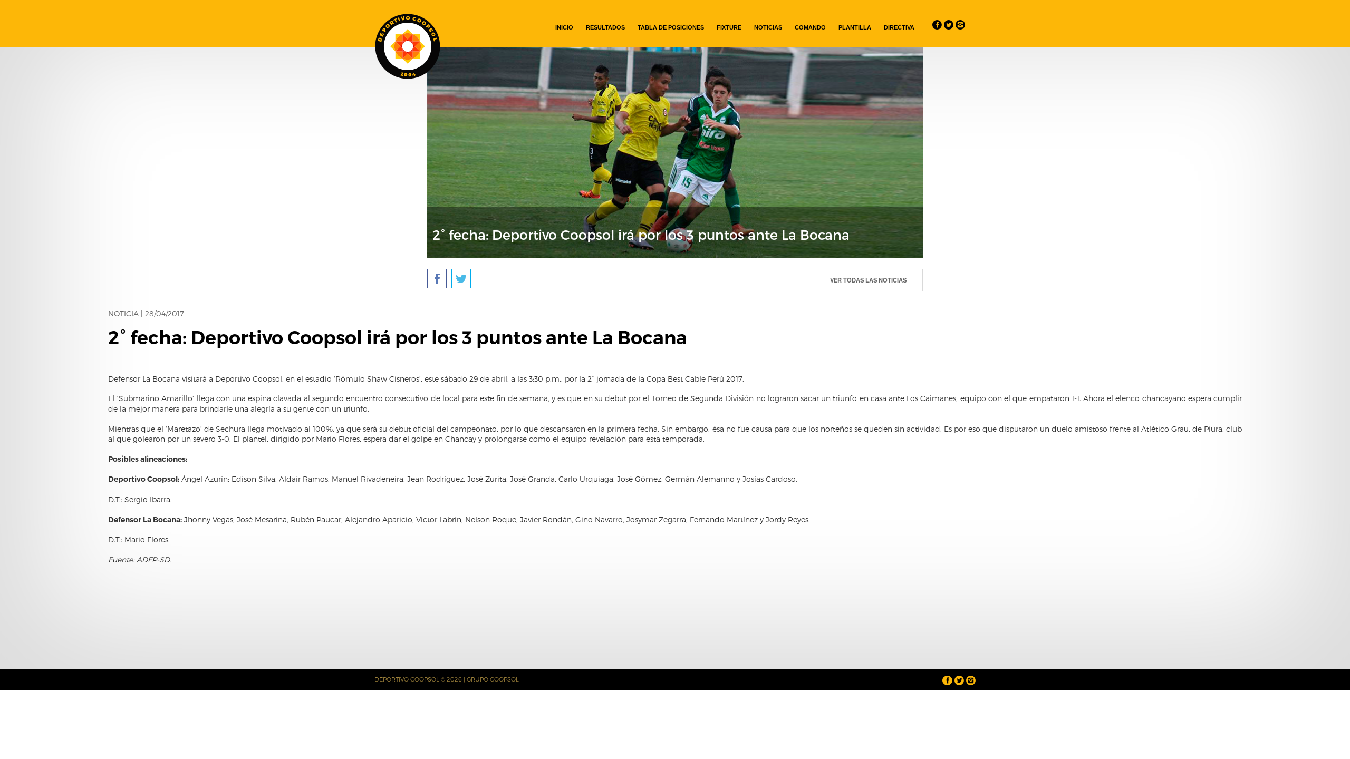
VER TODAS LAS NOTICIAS (868, 280)
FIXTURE (729, 27)
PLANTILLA (854, 27)
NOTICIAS (768, 27)
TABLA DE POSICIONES (671, 27)
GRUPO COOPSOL (493, 679)
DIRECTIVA (899, 27)
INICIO (564, 27)
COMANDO (810, 27)
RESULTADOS (605, 27)
